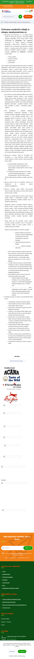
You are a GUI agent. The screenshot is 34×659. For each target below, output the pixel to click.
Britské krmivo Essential (9, 602)
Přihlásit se (28, 548)
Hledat (20, 17)
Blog (3, 585)
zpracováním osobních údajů (19, 553)
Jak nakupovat (6, 574)
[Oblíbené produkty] (27, 6)
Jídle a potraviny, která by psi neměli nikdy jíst (14, 605)
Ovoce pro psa (6, 607)
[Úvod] (6, 11)
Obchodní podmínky (7, 577)
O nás (3, 571)
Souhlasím (22, 651)
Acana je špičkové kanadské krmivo (11, 599)
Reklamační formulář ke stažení (10, 588)
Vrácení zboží (5, 582)
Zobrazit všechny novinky (16, 361)
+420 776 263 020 (7, 5)
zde (24, 656)
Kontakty (4, 580)
